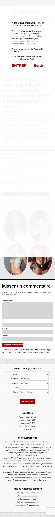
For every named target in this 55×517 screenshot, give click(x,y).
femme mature (24, 417)
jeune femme (25, 423)
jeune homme (25, 426)
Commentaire (7, 301)
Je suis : (16, 374)
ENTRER (19, 65)
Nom (4, 321)
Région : (16, 392)
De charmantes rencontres (27, 496)
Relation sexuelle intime (27, 499)
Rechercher (27, 401)
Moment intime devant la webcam (27, 505)
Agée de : (15, 383)
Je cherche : (15, 379)
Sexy (25, 429)
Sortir (38, 65)
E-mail (5, 329)
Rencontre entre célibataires (27, 502)
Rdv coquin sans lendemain (27, 493)
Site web (5, 336)
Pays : (17, 388)
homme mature (25, 420)
